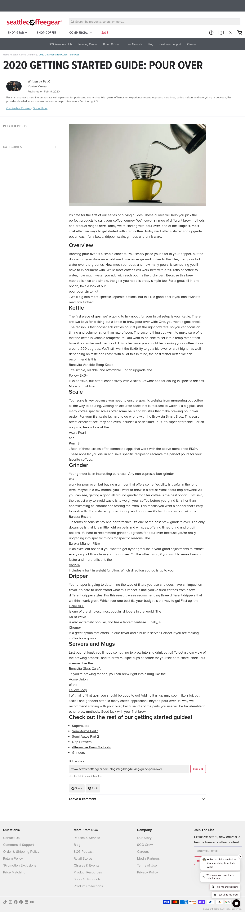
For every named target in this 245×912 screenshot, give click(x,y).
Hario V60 (76, 606)
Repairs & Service (87, 837)
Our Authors (40, 108)
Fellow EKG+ (78, 375)
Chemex (75, 627)
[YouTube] (32, 902)
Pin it (95, 788)
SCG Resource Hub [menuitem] (60, 44)
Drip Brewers (81, 741)
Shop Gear (16, 32)
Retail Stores (83, 858)
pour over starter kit (83, 291)
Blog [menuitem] (150, 44)
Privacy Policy (147, 872)
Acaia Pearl (77, 432)
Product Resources (88, 872)
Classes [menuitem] (191, 44)
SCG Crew (145, 844)
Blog (77, 844)
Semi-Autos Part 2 (85, 736)
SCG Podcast (83, 851)
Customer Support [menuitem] (170, 44)
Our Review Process (18, 108)
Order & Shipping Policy (21, 851)
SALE (104, 32)
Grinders (78, 752)
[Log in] (229, 32)
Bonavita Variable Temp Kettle (91, 364)
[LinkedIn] (26, 902)
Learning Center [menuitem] (87, 44)
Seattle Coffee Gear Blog (24, 54)
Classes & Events (86, 865)
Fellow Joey (78, 690)
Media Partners (148, 858)
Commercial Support (18, 844)
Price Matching (14, 872)
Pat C (46, 81)
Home (6, 54)
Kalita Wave (77, 616)
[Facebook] (16, 902)
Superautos (80, 725)
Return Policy (13, 858)
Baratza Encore (80, 516)
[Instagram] (10, 902)
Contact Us (11, 837)
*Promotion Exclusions (19, 865)
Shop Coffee (46, 32)
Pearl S (74, 443)
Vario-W (74, 564)
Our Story (144, 837)
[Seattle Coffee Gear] (33, 22)
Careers (143, 851)
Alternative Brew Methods (91, 747)
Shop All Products (87, 879)
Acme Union (78, 679)
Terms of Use (147, 865)
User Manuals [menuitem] (134, 44)
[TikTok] (5, 902)
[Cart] (238, 32)
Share (78, 788)
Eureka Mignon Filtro (84, 543)
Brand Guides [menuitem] (111, 44)
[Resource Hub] (210, 32)
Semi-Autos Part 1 (85, 731)
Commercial (78, 32)
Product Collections (88, 886)
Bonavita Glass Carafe (85, 668)
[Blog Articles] (219, 33)
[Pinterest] (21, 902)
